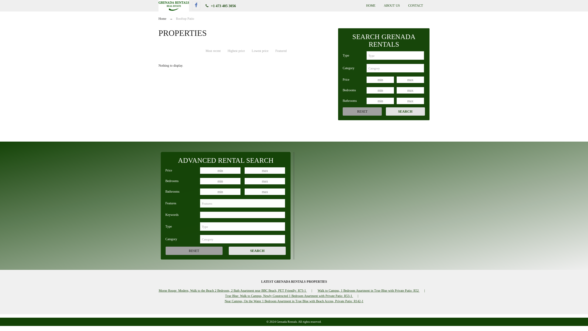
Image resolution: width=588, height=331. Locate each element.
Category (348, 68)
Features (170, 203)
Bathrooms (350, 101)
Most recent (213, 51)
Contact (415, 5)
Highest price (236, 51)
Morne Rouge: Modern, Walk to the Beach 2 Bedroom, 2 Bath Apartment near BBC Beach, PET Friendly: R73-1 (233, 290)
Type (346, 55)
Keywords (171, 215)
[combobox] (395, 55)
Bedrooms (349, 90)
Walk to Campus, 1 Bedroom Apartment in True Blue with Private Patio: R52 (369, 290)
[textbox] (395, 55)
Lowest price (260, 51)
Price (346, 79)
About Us (392, 5)
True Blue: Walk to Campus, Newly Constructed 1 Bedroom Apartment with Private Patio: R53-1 (289, 296)
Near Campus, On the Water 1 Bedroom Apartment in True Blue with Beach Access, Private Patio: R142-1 (294, 301)
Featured (281, 51)
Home (371, 5)
